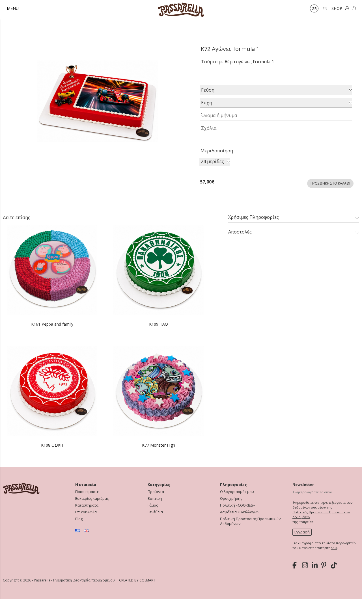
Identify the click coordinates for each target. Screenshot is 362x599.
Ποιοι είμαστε (87, 491)
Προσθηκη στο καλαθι (330, 183)
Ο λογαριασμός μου (237, 491)
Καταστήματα (86, 505)
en (325, 8)
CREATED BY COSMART (137, 580)
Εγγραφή (302, 532)
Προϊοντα (156, 491)
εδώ (334, 548)
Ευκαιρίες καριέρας (92, 498)
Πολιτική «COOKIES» (237, 505)
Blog (79, 518)
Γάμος (153, 505)
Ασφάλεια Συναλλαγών (239, 512)
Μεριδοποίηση (217, 151)
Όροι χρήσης (231, 498)
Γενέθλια (155, 512)
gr (314, 8)
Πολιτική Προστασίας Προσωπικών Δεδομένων (250, 521)
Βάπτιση (155, 498)
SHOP (336, 8)
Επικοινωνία (86, 512)
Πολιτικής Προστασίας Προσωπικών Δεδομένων (321, 514)
